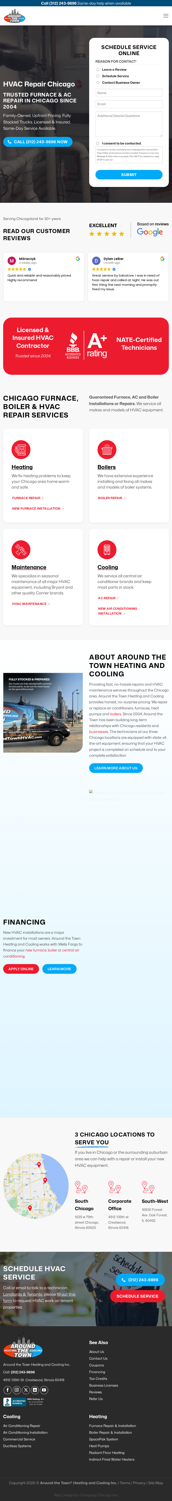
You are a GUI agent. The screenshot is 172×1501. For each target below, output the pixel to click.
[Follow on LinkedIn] (35, 1390)
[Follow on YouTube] (44, 1390)
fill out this (66, 1294)
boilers (115, 714)
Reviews (95, 1392)
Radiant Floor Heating (106, 1452)
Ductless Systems (17, 1446)
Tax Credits (98, 1378)
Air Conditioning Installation (25, 1432)
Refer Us (96, 1398)
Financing (97, 1372)
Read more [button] (100, 295)
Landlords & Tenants (22, 1294)
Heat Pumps (99, 1446)
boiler (52, 950)
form (7, 1300)
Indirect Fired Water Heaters (111, 1459)
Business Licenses (103, 1385)
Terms (125, 1482)
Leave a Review (114, 69)
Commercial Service (19, 1439)
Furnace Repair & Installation (112, 1425)
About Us (96, 1351)
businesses (98, 731)
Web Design (64, 1495)
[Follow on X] (26, 1390)
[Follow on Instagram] (17, 1390)
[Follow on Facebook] (8, 1390)
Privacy (139, 1482)
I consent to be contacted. (122, 143)
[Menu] (166, 15)
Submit (129, 174)
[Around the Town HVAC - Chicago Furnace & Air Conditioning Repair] (19, 15)
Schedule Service (115, 76)
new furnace (35, 950)
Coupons (96, 1365)
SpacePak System (103, 1439)
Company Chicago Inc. (99, 1495)
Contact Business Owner (121, 82)
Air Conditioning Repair (21, 1425)
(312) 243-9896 (63, 3)
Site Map (155, 1482)
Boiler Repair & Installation (110, 1432)
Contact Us (98, 1358)
